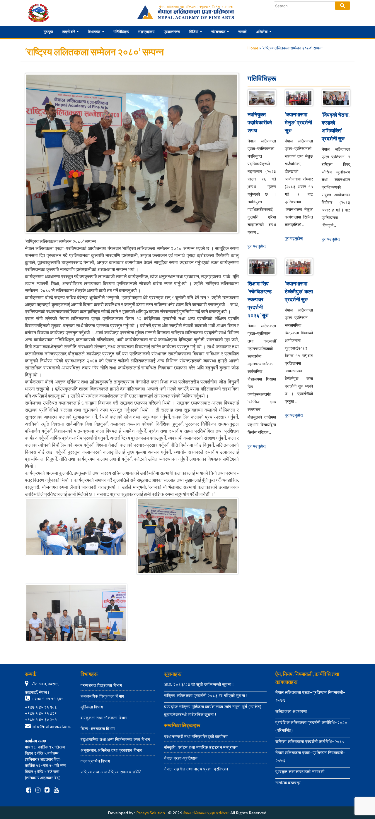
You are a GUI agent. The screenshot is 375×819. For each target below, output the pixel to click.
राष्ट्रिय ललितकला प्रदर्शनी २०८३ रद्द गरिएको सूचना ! (206, 695)
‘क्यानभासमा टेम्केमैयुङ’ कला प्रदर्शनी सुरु (299, 291)
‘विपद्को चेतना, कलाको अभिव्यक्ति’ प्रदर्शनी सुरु (336, 126)
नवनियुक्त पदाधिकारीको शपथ (260, 122)
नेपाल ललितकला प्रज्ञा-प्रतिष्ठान (206, 812)
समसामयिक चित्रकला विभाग (102, 696)
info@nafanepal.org (51, 726)
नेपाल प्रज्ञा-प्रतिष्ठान (181, 758)
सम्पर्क (242, 31)
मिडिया (194, 31)
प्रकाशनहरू (172, 31)
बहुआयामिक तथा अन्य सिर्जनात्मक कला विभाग (115, 739)
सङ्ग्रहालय (146, 31)
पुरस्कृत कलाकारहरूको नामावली (300, 771)
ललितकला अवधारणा (291, 711)
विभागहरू (94, 31)
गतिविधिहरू (121, 31)
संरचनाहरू (218, 31)
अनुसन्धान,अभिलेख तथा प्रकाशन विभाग (111, 750)
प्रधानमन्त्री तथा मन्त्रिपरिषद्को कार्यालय (196, 736)
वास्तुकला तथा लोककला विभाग (104, 717)
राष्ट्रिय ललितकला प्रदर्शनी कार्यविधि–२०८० (310, 741)
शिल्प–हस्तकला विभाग (98, 728)
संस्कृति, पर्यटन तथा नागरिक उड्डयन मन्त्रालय (201, 747)
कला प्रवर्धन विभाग (95, 760)
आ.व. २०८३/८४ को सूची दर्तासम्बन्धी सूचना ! (199, 684)
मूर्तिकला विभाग (92, 706)
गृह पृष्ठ (48, 31)
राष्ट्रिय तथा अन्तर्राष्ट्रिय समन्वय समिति (111, 771)
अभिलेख (262, 31)
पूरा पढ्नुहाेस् (256, 245)
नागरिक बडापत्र (288, 782)
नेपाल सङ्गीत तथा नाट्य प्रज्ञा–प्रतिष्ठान (196, 768)
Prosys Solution (150, 812)
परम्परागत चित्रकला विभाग (101, 685)
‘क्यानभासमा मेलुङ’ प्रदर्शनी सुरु (298, 122)
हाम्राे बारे (69, 31)
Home (253, 47)
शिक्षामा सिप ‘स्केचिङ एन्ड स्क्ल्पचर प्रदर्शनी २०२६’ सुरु (260, 299)
